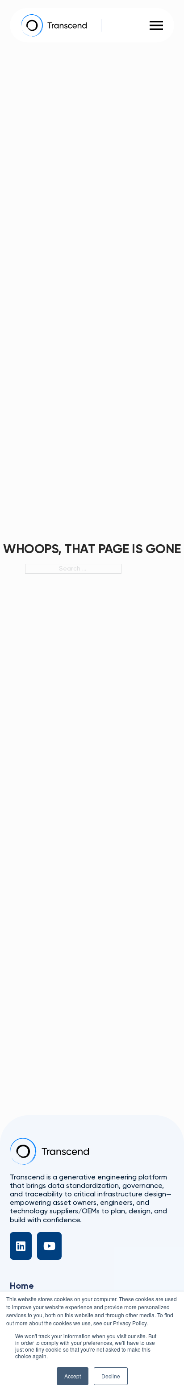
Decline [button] (110, 1376)
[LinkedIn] (21, 1246)
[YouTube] (49, 1246)
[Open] (156, 25)
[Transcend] (49, 1151)
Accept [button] (72, 1376)
